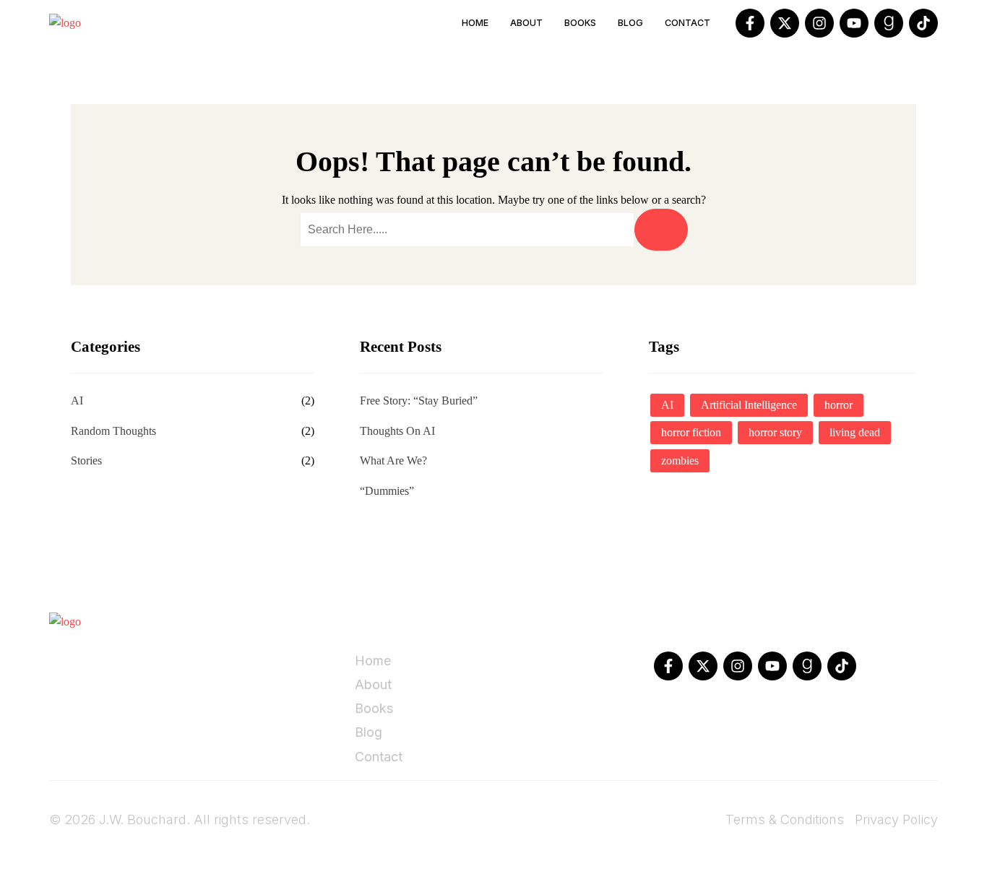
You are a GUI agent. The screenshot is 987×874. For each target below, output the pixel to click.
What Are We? (393, 460)
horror (838, 405)
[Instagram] (819, 23)
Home (475, 22)
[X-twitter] (784, 23)
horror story (775, 432)
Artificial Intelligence (749, 405)
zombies (680, 460)
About (526, 22)
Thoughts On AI (397, 431)
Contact (687, 22)
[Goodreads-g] (888, 23)
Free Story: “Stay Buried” (419, 400)
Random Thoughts (113, 431)
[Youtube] (854, 23)
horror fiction (691, 432)
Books (580, 22)
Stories (86, 460)
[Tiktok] (923, 23)
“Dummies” (387, 491)
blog (630, 22)
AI (77, 400)
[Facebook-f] (750, 23)
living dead (854, 432)
